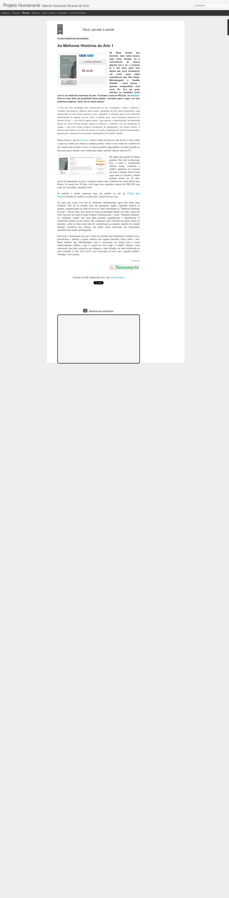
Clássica (6, 12)
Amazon (135, 95)
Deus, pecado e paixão (98, 29)
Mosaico (36, 12)
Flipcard (16, 12)
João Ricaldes (117, 277)
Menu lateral (48, 12)
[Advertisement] (157, 73)
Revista (25, 12)
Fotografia (62, 12)
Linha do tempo (78, 12)
